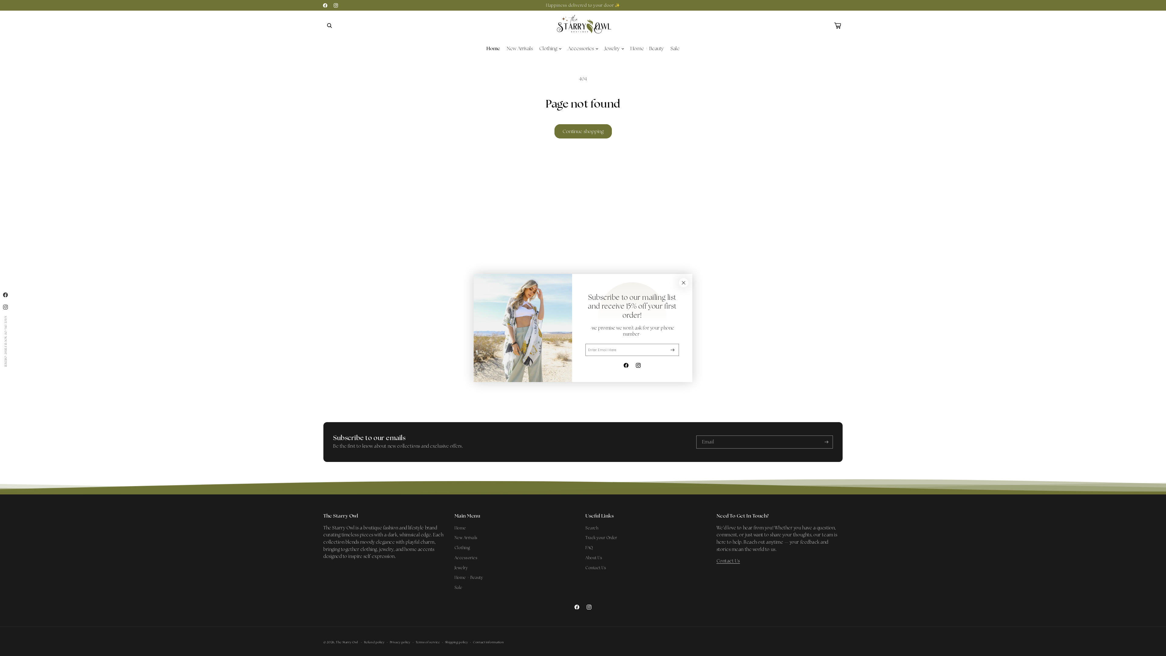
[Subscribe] (673, 350)
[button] (329, 25)
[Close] (683, 283)
